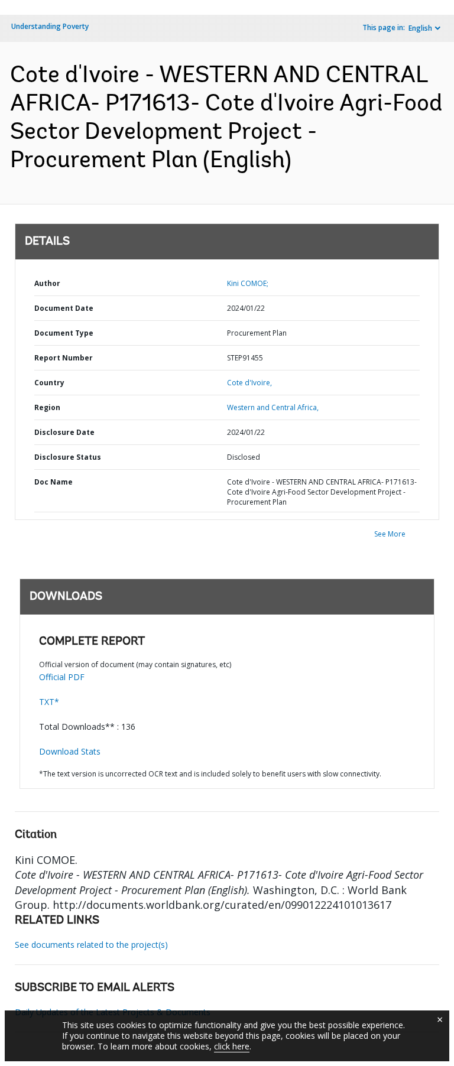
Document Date (63, 308)
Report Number (63, 358)
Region (47, 407)
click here (231, 1046)
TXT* (49, 701)
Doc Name (53, 482)
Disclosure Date (64, 432)
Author (47, 283)
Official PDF (62, 676)
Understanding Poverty (50, 26)
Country (49, 383)
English (420, 28)
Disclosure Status (67, 457)
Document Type (63, 333)
